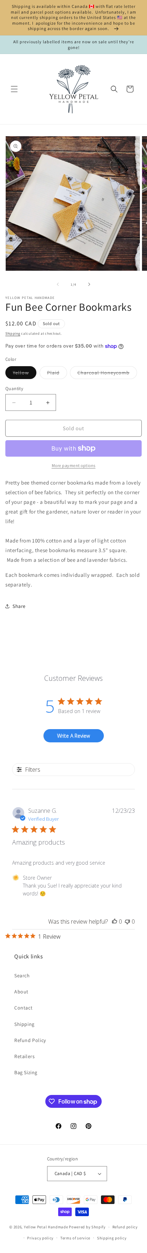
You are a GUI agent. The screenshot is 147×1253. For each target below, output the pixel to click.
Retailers (24, 1056)
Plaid (57, 374)
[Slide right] (89, 284)
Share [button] (19, 606)
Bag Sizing (25, 1072)
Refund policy (125, 1226)
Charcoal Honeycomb (107, 374)
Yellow (24, 374)
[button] (14, 89)
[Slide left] (58, 284)
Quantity (14, 388)
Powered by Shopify (87, 1226)
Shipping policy (112, 1237)
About (21, 991)
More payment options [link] (74, 465)
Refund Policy (30, 1040)
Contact (23, 1007)
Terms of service (75, 1237)
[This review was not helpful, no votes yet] (127, 921)
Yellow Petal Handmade (46, 1226)
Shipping (12, 333)
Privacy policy (40, 1237)
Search (22, 975)
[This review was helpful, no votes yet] (114, 921)
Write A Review (73, 735)
